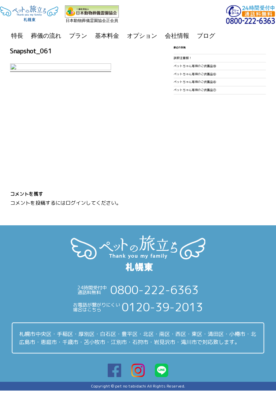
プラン (78, 35)
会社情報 (177, 35)
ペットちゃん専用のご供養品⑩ (195, 66)
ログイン (76, 202)
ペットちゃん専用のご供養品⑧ (195, 82)
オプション (142, 35)
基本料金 (107, 35)
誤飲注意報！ (183, 58)
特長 (17, 35)
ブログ (206, 35)
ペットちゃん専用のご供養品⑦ (195, 90)
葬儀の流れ (46, 35)
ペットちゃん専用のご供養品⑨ (195, 74)
